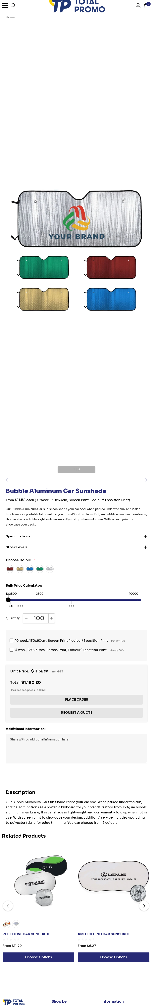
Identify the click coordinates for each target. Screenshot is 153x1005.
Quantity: (13, 618)
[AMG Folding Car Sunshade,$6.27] (114, 881)
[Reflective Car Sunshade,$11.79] (39, 881)
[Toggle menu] (5, 6)
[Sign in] (138, 5)
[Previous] (9, 480)
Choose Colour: (20, 560)
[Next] (144, 480)
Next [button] (97, 468)
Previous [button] (56, 468)
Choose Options (38, 957)
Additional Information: (25, 729)
